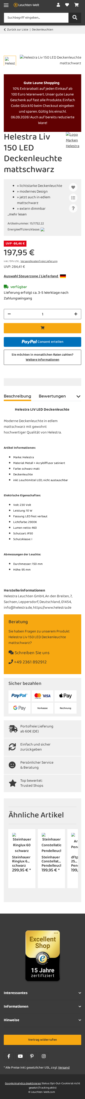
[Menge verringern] (9, 314)
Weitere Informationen (42, 360)
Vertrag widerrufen (42, 1040)
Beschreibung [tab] (17, 396)
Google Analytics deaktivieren (23, 1083)
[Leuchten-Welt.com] (26, 5)
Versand (64, 1067)
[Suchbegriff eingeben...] (74, 18)
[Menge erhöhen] (76, 314)
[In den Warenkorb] (7, 52)
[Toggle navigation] (6, 5)
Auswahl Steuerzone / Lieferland (31, 276)
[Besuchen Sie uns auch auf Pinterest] (32, 1057)
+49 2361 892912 (30, 662)
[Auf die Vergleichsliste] (73, 198)
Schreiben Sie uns (32, 653)
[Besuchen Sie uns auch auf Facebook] (8, 1057)
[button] (58, 5)
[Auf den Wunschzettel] (73, 187)
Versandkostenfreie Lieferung (39, 261)
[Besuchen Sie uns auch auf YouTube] (20, 1057)
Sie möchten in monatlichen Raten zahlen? (42, 357)
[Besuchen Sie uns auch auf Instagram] (43, 1057)
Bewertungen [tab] (52, 396)
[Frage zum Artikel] (73, 208)
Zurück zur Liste (17, 29)
